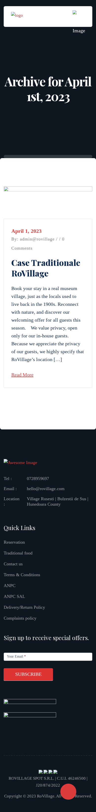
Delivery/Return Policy (24, 607)
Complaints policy (20, 618)
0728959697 (38, 478)
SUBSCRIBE (28, 674)
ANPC (10, 585)
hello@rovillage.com (45, 488)
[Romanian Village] (17, 16)
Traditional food (18, 553)
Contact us (13, 563)
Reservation (14, 542)
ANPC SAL (14, 596)
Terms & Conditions (22, 574)
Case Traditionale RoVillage (45, 268)
